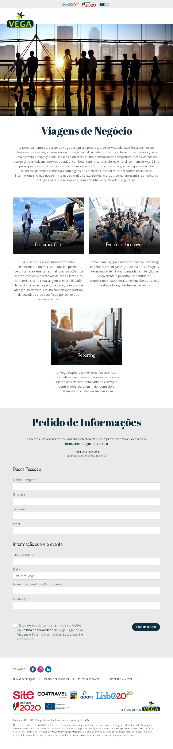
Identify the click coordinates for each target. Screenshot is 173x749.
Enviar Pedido (146, 627)
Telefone (19, 509)
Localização (21, 599)
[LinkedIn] (48, 669)
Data (16, 569)
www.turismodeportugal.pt (66, 731)
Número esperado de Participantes (37, 584)
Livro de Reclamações (119, 679)
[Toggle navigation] (163, 16)
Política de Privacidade (37, 630)
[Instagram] (41, 669)
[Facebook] (33, 669)
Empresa (19, 494)
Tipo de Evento (24, 555)
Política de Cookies (88, 679)
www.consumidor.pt (84, 735)
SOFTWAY (84, 720)
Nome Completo (24, 480)
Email (16, 524)
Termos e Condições (24, 679)
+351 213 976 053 (86, 451)
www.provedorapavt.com (129, 728)
